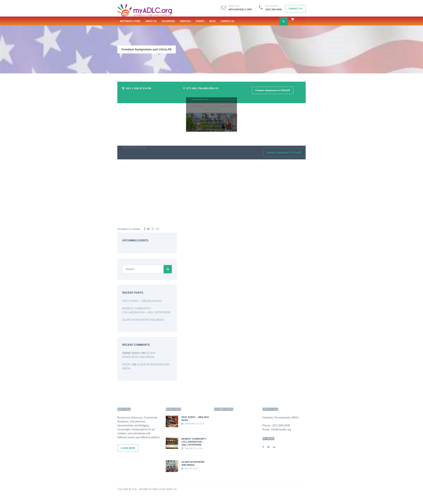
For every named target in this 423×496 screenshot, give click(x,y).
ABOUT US (151, 21)
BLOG (213, 21)
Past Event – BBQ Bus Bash (142, 301)
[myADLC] (146, 10)
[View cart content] (291, 19)
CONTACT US (227, 21)
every (127, 364)
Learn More (128, 448)
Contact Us (295, 8)
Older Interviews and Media (143, 319)
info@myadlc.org (240, 9)
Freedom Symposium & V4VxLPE (272, 90)
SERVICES (185, 21)
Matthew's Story (130, 21)
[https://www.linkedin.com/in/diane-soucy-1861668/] (274, 447)
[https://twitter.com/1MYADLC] (268, 447)
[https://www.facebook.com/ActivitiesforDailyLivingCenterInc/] (263, 447)
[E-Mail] (157, 229)
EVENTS (200, 21)
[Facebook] (144, 229)
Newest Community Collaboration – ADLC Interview (193, 441)
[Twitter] (148, 229)
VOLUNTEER (168, 21)
